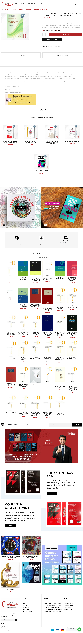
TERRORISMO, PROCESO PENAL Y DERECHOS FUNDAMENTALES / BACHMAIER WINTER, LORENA (60, 280)
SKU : (43, 44)
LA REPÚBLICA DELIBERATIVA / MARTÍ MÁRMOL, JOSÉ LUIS (72, 359)
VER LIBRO (11, 525)
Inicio (16, 3)
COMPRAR (21, 207)
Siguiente (78, 10)
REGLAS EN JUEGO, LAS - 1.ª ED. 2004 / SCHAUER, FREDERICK (72, 306)
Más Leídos (22, 3)
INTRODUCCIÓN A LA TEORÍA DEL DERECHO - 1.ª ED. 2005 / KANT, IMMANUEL (72, 334)
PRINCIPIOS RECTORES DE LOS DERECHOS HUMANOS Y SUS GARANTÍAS (51, 142)
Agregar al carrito (65, 34)
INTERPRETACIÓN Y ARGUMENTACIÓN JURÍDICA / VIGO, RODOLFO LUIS (72, 279)
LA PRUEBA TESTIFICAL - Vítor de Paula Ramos (47, 279)
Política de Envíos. (67, 607)
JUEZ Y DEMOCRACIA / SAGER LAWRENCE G (48, 384)
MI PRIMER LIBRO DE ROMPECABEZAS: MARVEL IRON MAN (31, 557)
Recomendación (31, 3)
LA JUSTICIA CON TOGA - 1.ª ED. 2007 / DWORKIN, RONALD (10, 279)
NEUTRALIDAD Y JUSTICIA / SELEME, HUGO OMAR (35, 333)
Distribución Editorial (43, 3)
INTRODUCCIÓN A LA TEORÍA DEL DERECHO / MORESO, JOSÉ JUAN (23, 333)
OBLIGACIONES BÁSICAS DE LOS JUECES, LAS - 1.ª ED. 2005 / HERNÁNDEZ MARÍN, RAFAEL (47, 360)
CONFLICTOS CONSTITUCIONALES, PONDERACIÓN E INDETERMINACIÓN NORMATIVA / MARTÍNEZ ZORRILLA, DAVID (72, 387)
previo (73, 10)
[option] (17, 240)
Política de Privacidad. (68, 603)
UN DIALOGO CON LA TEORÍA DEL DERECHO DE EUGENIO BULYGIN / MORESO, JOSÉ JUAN (35, 414)
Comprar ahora (52, 39)
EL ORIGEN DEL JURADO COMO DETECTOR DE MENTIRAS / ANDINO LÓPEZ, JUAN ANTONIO (35, 278)
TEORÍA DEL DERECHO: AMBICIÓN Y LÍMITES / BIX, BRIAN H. (23, 385)
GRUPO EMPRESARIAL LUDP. (29, 630)
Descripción (40, 64)
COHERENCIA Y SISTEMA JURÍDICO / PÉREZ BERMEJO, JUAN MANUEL (60, 359)
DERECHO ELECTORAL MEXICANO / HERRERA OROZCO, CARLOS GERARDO (11, 306)
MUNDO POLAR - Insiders (31, 585)
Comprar (62, 581)
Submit (77, 424)
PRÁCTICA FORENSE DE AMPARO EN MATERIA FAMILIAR (31, 142)
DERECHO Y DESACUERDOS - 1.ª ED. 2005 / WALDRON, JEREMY (35, 359)
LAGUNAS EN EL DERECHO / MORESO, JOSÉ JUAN (23, 358)
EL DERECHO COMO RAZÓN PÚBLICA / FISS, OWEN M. (23, 413)
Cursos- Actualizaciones (21, 5)
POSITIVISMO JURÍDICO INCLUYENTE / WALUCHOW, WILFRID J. (11, 414)
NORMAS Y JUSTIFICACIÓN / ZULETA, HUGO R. (60, 414)
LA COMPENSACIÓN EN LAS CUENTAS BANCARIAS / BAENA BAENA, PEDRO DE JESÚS (47, 308)
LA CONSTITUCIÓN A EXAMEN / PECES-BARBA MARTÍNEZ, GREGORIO (47, 334)
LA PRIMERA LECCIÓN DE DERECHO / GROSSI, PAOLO (35, 386)
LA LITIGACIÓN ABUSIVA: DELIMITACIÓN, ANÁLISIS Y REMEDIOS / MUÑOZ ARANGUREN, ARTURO (23, 280)
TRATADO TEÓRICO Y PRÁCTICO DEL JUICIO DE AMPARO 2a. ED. (10, 142)
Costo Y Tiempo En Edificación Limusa (41, 171)
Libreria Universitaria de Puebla (15, 630)
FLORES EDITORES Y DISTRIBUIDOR (55, 46)
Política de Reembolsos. (68, 605)
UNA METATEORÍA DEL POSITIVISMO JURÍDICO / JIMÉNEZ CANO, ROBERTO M (48, 414)
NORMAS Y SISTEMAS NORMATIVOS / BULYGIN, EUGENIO (10, 360)
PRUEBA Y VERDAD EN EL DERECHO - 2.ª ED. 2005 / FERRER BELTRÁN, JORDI (60, 334)
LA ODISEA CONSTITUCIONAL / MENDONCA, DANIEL (10, 333)
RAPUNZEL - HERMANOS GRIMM (10, 589)
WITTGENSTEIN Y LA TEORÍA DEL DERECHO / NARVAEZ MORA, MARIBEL (60, 306)
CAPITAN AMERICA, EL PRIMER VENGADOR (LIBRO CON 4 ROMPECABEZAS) (10, 557)
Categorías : (44, 46)
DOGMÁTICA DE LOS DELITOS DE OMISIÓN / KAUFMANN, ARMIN (11, 384)
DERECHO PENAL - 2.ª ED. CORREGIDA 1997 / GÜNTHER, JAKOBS (35, 305)
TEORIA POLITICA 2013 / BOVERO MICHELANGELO (23, 305)
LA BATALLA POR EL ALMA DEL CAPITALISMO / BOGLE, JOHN (60, 385)
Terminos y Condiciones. (69, 609)
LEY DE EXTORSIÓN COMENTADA (72, 141)
